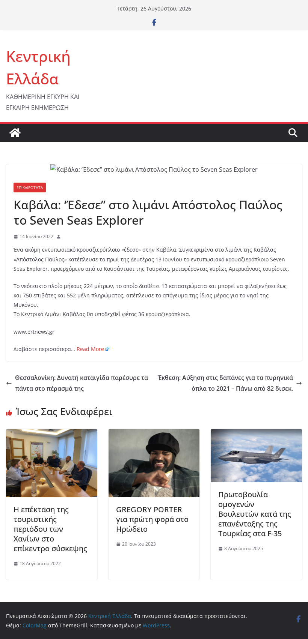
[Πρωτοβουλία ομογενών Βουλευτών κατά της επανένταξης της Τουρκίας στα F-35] (256, 434)
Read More (90, 348)
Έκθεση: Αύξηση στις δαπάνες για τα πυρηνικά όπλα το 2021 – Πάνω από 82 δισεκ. (225, 383)
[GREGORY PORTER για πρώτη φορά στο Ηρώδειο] (154, 434)
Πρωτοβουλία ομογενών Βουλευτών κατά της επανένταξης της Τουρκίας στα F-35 (254, 513)
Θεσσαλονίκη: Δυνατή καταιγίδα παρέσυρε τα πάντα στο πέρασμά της (81, 383)
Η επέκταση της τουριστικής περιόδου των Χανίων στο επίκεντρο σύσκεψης (50, 529)
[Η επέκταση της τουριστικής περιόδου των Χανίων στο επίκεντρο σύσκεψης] (51, 434)
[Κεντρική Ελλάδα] (15, 133)
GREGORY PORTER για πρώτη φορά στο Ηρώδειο (152, 519)
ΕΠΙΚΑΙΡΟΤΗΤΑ (30, 187)
